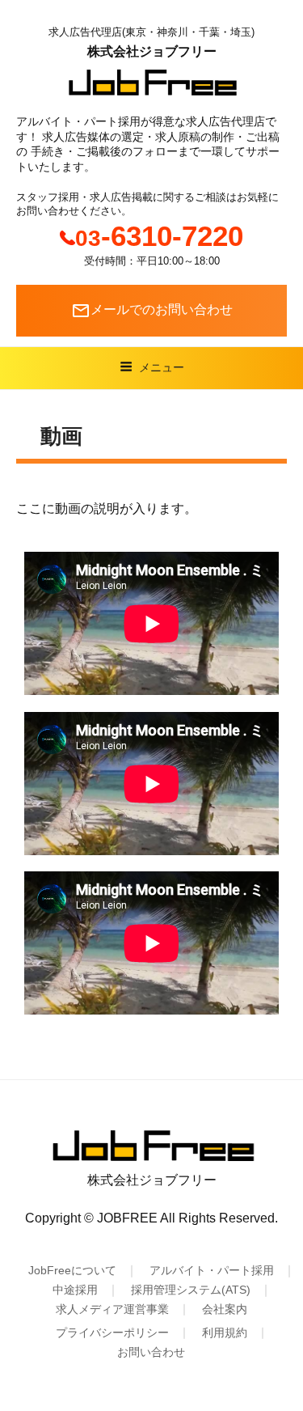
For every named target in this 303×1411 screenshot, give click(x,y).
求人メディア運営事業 (112, 1309)
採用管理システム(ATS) (190, 1289)
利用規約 (224, 1332)
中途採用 (75, 1289)
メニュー (161, 367)
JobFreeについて (72, 1270)
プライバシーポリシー (112, 1332)
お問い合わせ (151, 1351)
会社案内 (224, 1309)
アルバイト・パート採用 (211, 1270)
